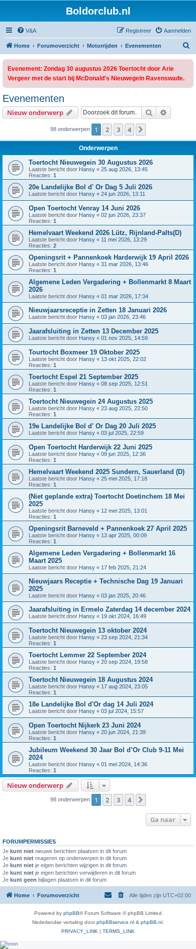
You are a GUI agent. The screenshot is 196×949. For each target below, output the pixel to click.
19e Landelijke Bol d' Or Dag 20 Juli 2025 (92, 426)
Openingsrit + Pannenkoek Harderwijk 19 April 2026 (109, 257)
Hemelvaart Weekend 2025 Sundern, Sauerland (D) (106, 472)
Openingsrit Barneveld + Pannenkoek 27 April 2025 (108, 528)
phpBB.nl (151, 922)
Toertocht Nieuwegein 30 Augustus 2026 (91, 162)
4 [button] (129, 129)
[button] (141, 130)
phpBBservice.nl (115, 922)
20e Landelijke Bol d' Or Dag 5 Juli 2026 (90, 187)
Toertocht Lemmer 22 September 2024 (87, 655)
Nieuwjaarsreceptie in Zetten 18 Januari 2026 (98, 310)
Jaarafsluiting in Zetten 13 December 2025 (93, 331)
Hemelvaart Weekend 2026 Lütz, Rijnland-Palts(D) (105, 232)
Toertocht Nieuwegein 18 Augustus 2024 (91, 679)
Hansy (87, 169)
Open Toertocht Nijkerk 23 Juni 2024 (85, 725)
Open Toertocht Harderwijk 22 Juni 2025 (90, 447)
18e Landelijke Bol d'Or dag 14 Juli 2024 (91, 704)
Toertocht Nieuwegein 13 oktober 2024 (88, 630)
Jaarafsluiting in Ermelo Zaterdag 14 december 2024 (109, 609)
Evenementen (33, 98)
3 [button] (118, 129)
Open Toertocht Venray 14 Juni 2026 (84, 208)
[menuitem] (26, 31)
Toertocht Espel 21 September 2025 (83, 377)
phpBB (71, 913)
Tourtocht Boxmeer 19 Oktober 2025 (84, 352)
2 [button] (107, 129)
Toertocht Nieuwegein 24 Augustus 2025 (91, 401)
